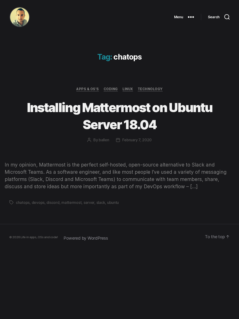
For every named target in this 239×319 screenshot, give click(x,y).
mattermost (71, 202)
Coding (111, 89)
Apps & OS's (87, 89)
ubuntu (113, 202)
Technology (150, 89)
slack (100, 202)
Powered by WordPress (85, 238)
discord (52, 202)
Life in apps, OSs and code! (39, 237)
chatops (23, 202)
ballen (104, 140)
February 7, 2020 (137, 140)
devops (38, 202)
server (89, 202)
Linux (128, 89)
